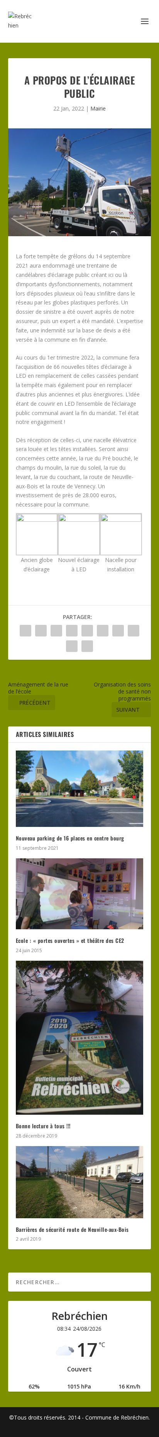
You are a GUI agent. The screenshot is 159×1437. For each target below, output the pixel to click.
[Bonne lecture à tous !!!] (80, 1038)
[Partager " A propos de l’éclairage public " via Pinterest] (87, 630)
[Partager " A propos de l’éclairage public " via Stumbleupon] (133, 630)
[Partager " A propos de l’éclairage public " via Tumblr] (72, 630)
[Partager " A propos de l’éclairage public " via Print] (87, 646)
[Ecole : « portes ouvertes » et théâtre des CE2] (80, 894)
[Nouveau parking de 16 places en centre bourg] (80, 788)
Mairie (98, 108)
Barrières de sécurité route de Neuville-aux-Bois (72, 1229)
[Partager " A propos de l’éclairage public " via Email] (72, 646)
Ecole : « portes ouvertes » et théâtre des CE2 (70, 940)
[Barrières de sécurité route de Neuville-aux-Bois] (80, 1182)
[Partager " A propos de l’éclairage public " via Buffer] (118, 630)
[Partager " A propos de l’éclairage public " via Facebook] (25, 630)
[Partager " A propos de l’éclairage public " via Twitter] (41, 630)
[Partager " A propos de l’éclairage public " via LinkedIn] (102, 630)
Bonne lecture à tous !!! (43, 1126)
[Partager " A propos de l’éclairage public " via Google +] (56, 630)
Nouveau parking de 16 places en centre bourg (70, 838)
